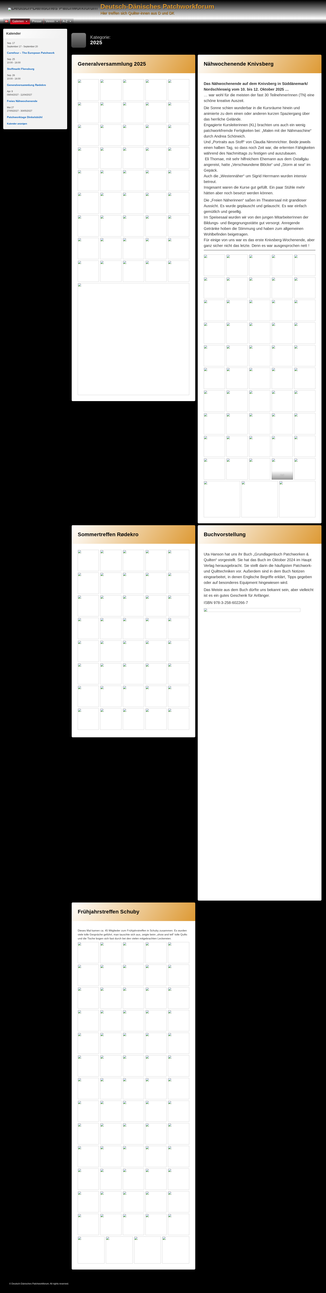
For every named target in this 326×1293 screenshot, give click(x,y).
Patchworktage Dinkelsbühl (24, 117)
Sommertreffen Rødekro (108, 534)
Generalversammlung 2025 (112, 64)
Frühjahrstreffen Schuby (108, 912)
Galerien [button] (18, 21)
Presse (37, 21)
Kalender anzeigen (17, 123)
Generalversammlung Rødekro (26, 84)
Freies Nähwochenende (22, 101)
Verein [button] (50, 21)
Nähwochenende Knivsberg (239, 64)
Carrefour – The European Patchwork (31, 52)
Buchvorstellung (225, 534)
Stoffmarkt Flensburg (20, 68)
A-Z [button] (65, 21)
